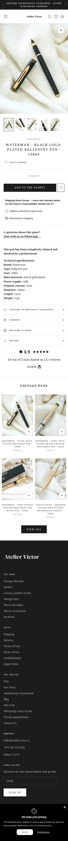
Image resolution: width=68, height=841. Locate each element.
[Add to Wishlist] (60, 188)
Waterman (34, 139)
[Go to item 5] (55, 124)
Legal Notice (11, 664)
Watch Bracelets (13, 605)
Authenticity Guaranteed (19, 693)
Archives (9, 617)
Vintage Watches (14, 581)
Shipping (9, 634)
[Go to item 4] (43, 124)
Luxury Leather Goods (17, 593)
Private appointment (16, 717)
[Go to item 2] (20, 124)
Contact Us (10, 723)
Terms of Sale (12, 646)
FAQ (6, 681)
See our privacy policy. (41, 825)
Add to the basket (30, 187)
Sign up (15, 792)
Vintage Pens (11, 599)
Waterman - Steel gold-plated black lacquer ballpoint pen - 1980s (50, 444)
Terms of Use (11, 652)
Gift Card (9, 705)
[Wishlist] (56, 16)
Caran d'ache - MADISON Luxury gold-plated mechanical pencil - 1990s (50, 509)
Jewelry (8, 587)
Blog (6, 699)
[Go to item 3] (32, 124)
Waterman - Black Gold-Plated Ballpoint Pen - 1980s (17, 444)
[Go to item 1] (9, 124)
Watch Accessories (15, 611)
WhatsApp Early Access (18, 711)
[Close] (65, 807)
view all (34, 529)
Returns (8, 640)
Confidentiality (12, 658)
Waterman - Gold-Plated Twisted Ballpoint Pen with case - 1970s (17, 508)
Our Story (10, 687)
